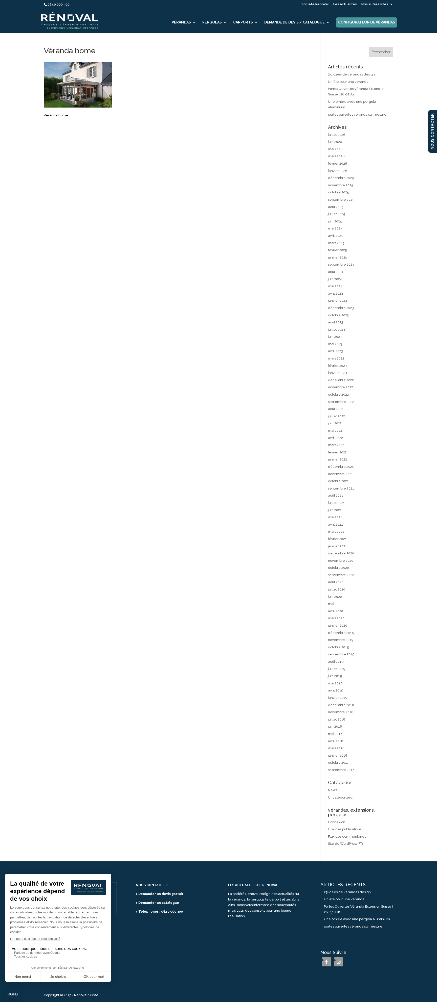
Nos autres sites (374, 4)
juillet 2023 (336, 329)
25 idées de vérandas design (351, 74)
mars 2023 (336, 358)
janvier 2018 (337, 755)
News (332, 790)
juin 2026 (335, 142)
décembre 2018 (341, 705)
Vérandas (181, 22)
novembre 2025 (340, 185)
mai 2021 (335, 517)
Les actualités (345, 4)
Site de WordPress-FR (345, 843)
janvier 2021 (337, 546)
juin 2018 (335, 726)
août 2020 (335, 582)
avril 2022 (335, 438)
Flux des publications (344, 829)
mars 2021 (336, 531)
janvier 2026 (337, 171)
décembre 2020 (341, 553)
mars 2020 (336, 618)
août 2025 (335, 207)
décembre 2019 (341, 633)
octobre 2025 (338, 192)
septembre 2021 (341, 488)
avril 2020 (335, 611)
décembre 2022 (341, 380)
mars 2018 (336, 748)
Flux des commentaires (347, 836)
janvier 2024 (337, 300)
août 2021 (335, 495)
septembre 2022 (341, 402)
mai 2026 (335, 149)
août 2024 (335, 272)
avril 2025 (335, 236)
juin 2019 (335, 676)
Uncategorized (340, 797)
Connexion (336, 822)
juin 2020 (335, 597)
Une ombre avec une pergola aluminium (357, 919)
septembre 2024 (341, 264)
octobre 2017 (338, 762)
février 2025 (337, 250)
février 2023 (337, 366)
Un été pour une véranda (348, 82)
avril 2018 (335, 741)
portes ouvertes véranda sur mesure (357, 114)
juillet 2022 (336, 416)
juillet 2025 (336, 214)
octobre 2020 (338, 568)
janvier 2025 (337, 257)
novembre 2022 (340, 387)
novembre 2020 (340, 560)
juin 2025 (335, 221)
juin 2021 (335, 510)
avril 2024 (335, 293)
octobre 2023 (338, 315)
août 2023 (335, 322)
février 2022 (337, 452)
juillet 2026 (336, 135)
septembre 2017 (341, 770)
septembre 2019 (341, 654)
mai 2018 (335, 734)
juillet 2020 (336, 589)
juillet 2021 (336, 503)
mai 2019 (335, 683)
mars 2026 (336, 156)
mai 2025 (335, 228)
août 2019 (336, 661)
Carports (243, 22)
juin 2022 (335, 423)
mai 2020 (335, 604)
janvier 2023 (337, 373)
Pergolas (212, 22)
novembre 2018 (340, 712)
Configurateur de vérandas (366, 22)
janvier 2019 (337, 698)
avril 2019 (335, 690)
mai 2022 (335, 430)
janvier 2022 (337, 459)
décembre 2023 (341, 308)
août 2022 (335, 409)
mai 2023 (335, 344)
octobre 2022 (338, 394)
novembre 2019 (341, 640)
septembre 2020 (341, 575)
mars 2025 (336, 243)
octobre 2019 (338, 647)
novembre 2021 (340, 474)
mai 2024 (335, 286)
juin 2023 (335, 337)
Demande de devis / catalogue (294, 22)
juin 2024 (335, 279)
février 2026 (337, 163)
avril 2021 (335, 524)
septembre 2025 (341, 199)
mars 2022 (336, 445)
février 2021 (337, 539)
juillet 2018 (336, 719)
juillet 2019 (336, 669)
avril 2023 (335, 351)
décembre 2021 (341, 467)
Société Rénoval (315, 4)
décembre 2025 (341, 178)
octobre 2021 (338, 481)
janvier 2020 (337, 625)
